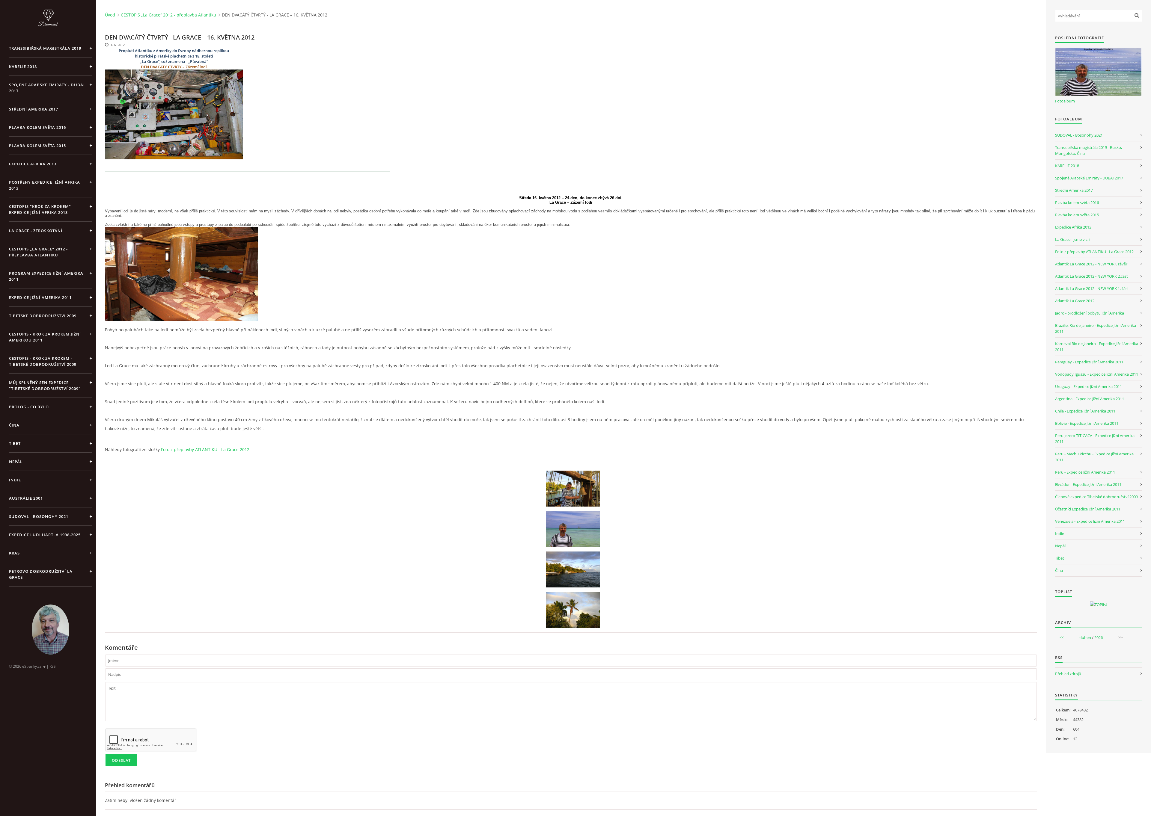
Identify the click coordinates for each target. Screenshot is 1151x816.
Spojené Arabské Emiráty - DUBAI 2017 (47, 87)
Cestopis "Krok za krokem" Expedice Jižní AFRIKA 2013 (40, 209)
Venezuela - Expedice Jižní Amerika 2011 (1090, 521)
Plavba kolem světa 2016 (1077, 202)
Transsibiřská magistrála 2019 (45, 48)
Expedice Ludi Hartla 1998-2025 (45, 534)
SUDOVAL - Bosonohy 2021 (38, 516)
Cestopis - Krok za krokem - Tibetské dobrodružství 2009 (42, 361)
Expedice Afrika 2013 (1073, 227)
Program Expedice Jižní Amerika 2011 (46, 276)
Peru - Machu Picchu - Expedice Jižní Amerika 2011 (1094, 457)
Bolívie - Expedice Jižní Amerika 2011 (1086, 423)
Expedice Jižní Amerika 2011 (40, 297)
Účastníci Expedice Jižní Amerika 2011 (1087, 509)
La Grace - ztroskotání (35, 230)
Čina (14, 425)
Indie (15, 480)
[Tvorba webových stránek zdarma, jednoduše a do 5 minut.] (44, 666)
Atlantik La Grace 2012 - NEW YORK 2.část (1091, 276)
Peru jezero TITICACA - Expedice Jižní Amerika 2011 (1095, 438)
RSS (52, 666)
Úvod (110, 15)
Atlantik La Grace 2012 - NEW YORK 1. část (1092, 288)
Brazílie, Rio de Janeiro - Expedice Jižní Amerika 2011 (1095, 328)
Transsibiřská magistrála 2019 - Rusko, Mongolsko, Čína (1088, 150)
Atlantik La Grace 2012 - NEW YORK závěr (1091, 264)
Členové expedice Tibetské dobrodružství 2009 (1096, 496)
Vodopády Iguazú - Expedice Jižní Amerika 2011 (1096, 374)
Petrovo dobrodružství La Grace (41, 574)
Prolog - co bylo (29, 406)
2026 (1098, 637)
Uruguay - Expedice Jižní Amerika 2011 (1088, 386)
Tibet (15, 443)
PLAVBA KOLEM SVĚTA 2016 (37, 127)
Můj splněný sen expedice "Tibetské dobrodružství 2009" (45, 385)
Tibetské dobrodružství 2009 (42, 315)
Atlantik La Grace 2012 (1074, 300)
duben (1085, 637)
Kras (14, 553)
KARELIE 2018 (23, 66)
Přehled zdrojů (1068, 673)
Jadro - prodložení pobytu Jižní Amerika (1089, 313)
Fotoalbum (1065, 101)
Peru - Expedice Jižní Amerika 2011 (1085, 472)
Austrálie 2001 (26, 498)
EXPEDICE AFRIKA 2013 (32, 164)
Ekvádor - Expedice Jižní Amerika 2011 (1088, 484)
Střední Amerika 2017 (33, 109)
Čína (1059, 570)
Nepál (15, 461)
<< (1062, 637)
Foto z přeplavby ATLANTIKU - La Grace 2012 (205, 449)
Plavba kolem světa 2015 (37, 145)
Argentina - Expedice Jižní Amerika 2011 (1089, 398)
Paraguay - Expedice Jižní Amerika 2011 (1089, 362)
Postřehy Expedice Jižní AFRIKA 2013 (44, 185)
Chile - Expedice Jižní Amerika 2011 (1085, 411)
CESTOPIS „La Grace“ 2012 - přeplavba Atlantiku (38, 252)
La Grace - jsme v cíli (1072, 239)
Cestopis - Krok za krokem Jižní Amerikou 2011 (45, 337)
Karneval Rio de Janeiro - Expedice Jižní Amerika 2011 (1096, 346)
